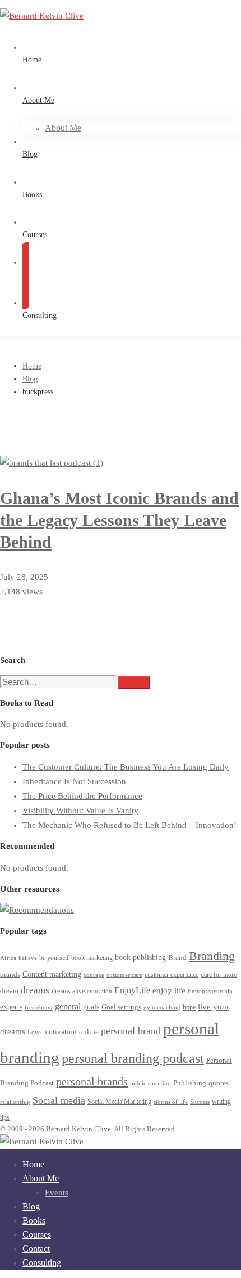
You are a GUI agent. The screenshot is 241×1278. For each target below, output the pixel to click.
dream (9, 991)
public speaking (150, 1083)
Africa (8, 958)
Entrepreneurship (210, 991)
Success (200, 1102)
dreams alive (68, 991)
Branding (212, 956)
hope (189, 1007)
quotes (218, 1083)
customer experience (171, 975)
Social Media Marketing (119, 1102)
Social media (59, 1100)
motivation (60, 1031)
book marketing (92, 958)
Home (31, 366)
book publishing (140, 957)
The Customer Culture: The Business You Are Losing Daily (125, 766)
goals (91, 1007)
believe (27, 958)
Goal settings (121, 1007)
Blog (30, 379)
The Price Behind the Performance (82, 796)
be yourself (54, 958)
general (68, 1006)
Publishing (189, 1083)
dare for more (219, 975)
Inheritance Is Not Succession (74, 781)
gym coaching (161, 1007)
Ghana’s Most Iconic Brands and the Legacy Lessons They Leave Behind (119, 520)
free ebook (39, 1007)
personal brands (92, 1081)
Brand (177, 957)
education (99, 991)
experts (11, 1007)
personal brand (131, 1030)
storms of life (171, 1102)
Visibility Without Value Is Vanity (80, 810)
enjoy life (169, 990)
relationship (15, 1102)
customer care (124, 975)
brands (10, 975)
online (89, 1031)
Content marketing (51, 974)
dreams (35, 990)
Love (34, 1032)
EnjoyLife (132, 990)
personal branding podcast (133, 1058)
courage (94, 975)
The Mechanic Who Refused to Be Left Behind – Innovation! (129, 825)
